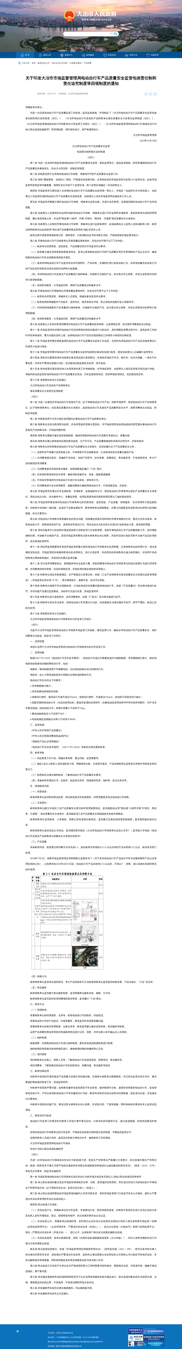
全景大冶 (133, 55)
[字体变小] (146, 94)
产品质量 (87, 63)
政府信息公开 (44, 63)
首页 (34, 63)
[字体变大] (150, 94)
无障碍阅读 (159, 2)
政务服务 (90, 55)
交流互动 (112, 55)
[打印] (155, 94)
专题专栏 (155, 55)
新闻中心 (69, 55)
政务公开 (47, 55)
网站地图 (95, 1337)
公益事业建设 (75, 63)
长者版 (149, 2)
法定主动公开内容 (59, 63)
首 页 (27, 55)
